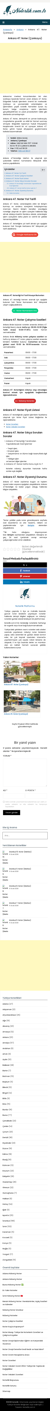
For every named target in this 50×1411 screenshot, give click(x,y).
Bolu (4, 1104)
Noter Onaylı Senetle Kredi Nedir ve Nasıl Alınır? (23, 1349)
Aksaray (6, 1026)
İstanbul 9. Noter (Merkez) (20, 869)
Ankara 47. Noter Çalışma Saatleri (19, 176)
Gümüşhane (8, 1193)
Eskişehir (6, 1176)
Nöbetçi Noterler (10, 1315)
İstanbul (6, 1220)
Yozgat (6, 1254)
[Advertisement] (25, 68)
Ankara (20, 29)
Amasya (6, 1031)
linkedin (27, 582)
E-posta (30, 790)
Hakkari (6, 1198)
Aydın (5, 1059)
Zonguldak (7, 1259)
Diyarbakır (7, 1143)
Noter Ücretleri (12, 424)
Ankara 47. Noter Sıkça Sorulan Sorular (21, 181)
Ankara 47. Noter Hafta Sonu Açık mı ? (23, 188)
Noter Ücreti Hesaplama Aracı (16, 1354)
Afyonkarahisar (9, 1015)
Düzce (5, 1148)
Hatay (5, 1204)
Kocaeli (6, 1237)
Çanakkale (7, 1120)
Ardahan (6, 1048)
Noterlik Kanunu (9, 1385)
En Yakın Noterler (10, 1290)
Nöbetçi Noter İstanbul (13, 1310)
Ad (5, 790)
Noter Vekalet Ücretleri (15, 427)
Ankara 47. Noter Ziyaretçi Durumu (19, 191)
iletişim (31, 525)
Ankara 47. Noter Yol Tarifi (16, 173)
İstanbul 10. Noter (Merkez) (20, 852)
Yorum (7, 755)
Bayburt (6, 1081)
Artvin (5, 1054)
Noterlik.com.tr (29, 1407)
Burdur (5, 1109)
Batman (6, 1076)
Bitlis (5, 1098)
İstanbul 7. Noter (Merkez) (20, 903)
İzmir (5, 1226)
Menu (44, 22)
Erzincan (6, 1165)
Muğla (5, 1248)
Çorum (6, 1131)
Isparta (6, 1215)
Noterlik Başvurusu (11, 1380)
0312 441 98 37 (24, 151)
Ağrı (4, 1020)
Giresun (6, 1187)
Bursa (5, 1115)
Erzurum (6, 1170)
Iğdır (4, 1209)
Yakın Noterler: (14, 193)
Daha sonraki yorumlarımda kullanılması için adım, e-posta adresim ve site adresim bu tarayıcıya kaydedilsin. (26, 804)
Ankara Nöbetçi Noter (12, 1279)
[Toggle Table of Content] (41, 170)
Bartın (5, 1070)
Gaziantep (7, 1182)
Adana (5, 1004)
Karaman (7, 1232)
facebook (26, 571)
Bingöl (5, 1093)
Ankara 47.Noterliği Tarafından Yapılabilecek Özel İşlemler (25, 185)
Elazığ (5, 1159)
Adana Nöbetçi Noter (12, 1273)
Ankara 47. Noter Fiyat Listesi (17, 178)
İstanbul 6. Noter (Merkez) (20, 920)
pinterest (26, 576)
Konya (5, 1243)
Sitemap (6, 1391)
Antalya (6, 1042)
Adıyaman (7, 1009)
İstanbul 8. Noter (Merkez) (20, 886)
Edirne (5, 1154)
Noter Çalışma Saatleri (13, 1321)
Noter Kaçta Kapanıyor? (13, 1326)
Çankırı (5, 1126)
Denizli (5, 1137)
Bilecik (5, 1087)
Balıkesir (6, 1065)
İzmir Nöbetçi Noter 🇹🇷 (13, 1296)
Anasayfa (7, 29)
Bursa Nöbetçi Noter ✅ (13, 1284)
